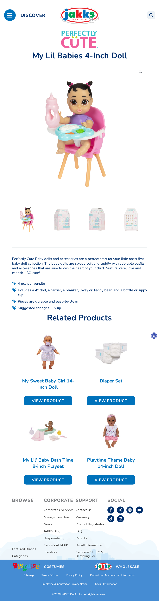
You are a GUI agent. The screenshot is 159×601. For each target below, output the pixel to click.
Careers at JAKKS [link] (56, 545)
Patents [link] (81, 538)
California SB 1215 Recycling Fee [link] (89, 554)
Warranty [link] (82, 517)
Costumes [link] (54, 566)
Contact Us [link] (84, 510)
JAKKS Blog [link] (52, 531)
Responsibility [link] (54, 538)
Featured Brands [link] (24, 549)
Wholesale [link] (127, 566)
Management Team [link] (58, 517)
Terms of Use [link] (49, 575)
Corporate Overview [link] (58, 510)
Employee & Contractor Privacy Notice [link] (64, 584)
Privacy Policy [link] (74, 575)
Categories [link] (20, 556)
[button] (140, 71)
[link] (154, 336)
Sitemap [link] (29, 575)
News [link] (48, 524)
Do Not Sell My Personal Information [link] (112, 575)
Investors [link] (50, 552)
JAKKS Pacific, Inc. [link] (72, 594)
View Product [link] (48, 400)
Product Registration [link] (90, 524)
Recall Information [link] (89, 545)
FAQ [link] (79, 531)
